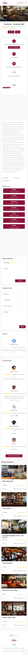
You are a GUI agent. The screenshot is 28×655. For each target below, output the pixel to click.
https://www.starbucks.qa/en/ (14, 67)
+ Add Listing (20, 2)
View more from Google (14, 456)
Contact (23, 648)
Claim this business (15, 76)
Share (17, 32)
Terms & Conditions (15, 648)
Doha (5, 488)
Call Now (11, 32)
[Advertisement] (14, 243)
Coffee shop (6, 87)
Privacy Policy (6, 648)
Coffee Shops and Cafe (21, 488)
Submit (20, 281)
